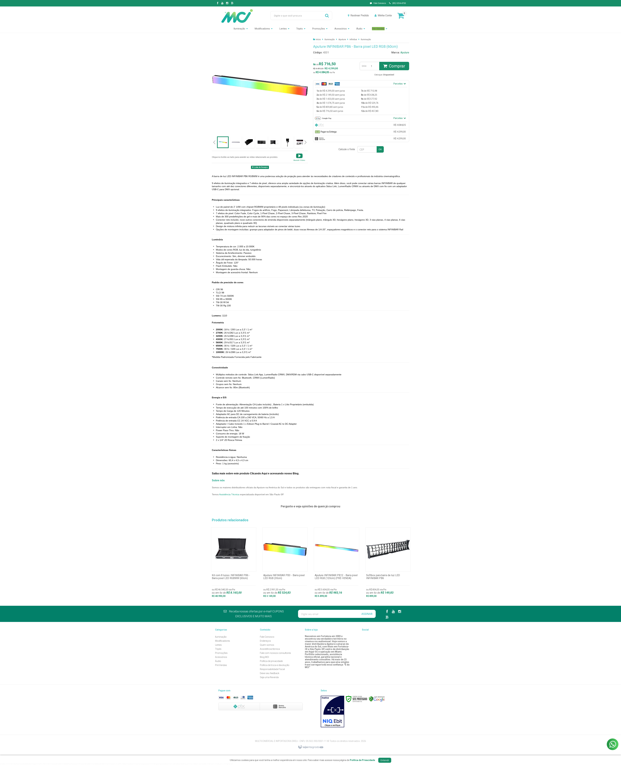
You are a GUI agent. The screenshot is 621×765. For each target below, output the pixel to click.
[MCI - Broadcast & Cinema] (237, 15)
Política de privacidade (271, 661)
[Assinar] (367, 614)
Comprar (397, 66)
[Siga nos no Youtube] (222, 3)
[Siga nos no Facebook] (217, 3)
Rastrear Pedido (359, 15)
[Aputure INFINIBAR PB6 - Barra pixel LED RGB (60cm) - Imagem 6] (287, 142)
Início (318, 39)
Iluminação (330, 39)
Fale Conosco (380, 3)
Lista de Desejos (261, 167)
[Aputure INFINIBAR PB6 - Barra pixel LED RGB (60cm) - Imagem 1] (223, 142)
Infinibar (353, 39)
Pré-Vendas (221, 665)
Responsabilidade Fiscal (272, 669)
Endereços (265, 641)
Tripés (218, 649)
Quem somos (267, 645)
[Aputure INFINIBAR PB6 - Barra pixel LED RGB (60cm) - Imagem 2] (236, 142)
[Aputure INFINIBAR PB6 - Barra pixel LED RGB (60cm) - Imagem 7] (300, 142)
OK (380, 149)
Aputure (342, 39)
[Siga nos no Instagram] (227, 3)
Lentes (218, 645)
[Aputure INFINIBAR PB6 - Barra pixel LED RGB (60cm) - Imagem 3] (249, 142)
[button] (299, 157)
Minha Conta (385, 15)
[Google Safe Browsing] (377, 699)
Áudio (218, 661)
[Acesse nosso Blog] (232, 3)
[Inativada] (332, 711)
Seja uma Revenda (269, 677)
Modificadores (222, 641)
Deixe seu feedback (269, 673)
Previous (214, 142)
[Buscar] (327, 15)
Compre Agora (233, 564)
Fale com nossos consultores (275, 653)
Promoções (221, 653)
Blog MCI (264, 657)
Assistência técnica (270, 649)
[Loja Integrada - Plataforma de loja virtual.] (310, 747)
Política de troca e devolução (274, 665)
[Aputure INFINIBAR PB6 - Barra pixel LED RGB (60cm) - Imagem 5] (274, 142)
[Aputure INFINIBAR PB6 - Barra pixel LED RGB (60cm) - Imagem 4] (261, 142)
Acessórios (221, 657)
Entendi (385, 760)
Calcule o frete (346, 149)
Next (306, 141)
